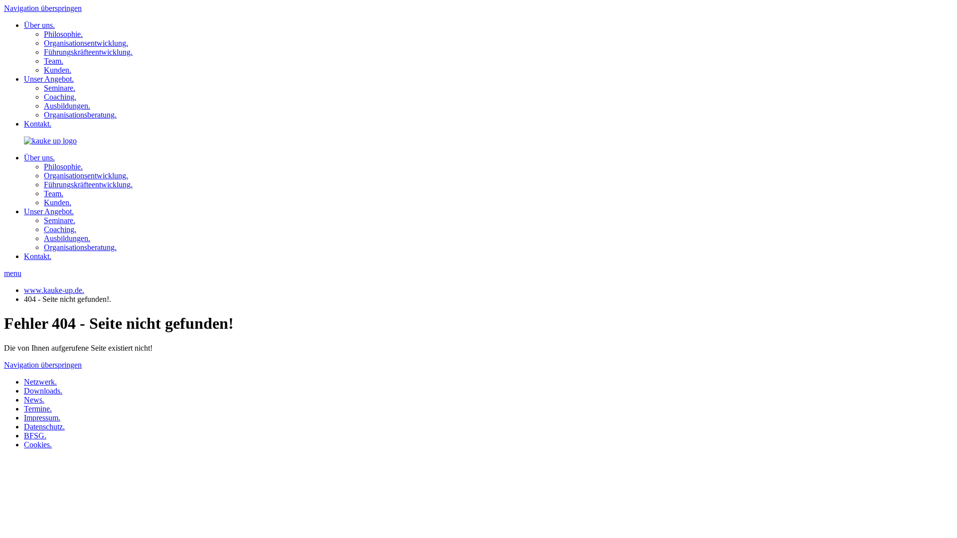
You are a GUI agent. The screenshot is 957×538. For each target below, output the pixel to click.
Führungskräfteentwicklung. (88, 52)
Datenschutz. (44, 426)
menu (12, 273)
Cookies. (38, 444)
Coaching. (60, 97)
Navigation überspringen (43, 8)
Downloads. (43, 391)
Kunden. (57, 70)
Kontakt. (37, 124)
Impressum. (42, 417)
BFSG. (35, 435)
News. (34, 400)
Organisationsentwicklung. (86, 43)
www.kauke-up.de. (54, 290)
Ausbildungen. (67, 106)
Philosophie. (63, 34)
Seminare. (59, 88)
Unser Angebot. (49, 79)
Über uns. (39, 25)
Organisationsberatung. (80, 115)
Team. (53, 61)
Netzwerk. (40, 382)
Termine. (38, 408)
